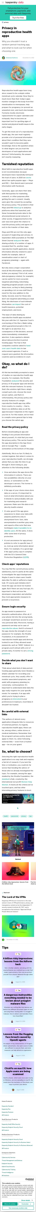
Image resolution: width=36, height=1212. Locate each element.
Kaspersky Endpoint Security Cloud (12, 1127)
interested (17, 699)
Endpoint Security (7, 1163)
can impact (16, 304)
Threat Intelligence (7, 1172)
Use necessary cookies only (18, 1208)
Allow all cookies (9, 1204)
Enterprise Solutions (8, 1153)
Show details (25, 1200)
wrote (28, 178)
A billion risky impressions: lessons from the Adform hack (18, 961)
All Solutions (5, 1175)
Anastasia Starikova (12, 57)
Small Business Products (10, 1119)
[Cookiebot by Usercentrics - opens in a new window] (25, 1179)
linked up (17, 208)
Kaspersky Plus (6, 1109)
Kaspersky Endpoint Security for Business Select (16, 1142)
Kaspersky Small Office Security (11, 1124)
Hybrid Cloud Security (8, 1166)
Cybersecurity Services (8, 1157)
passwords (14, 816)
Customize (25, 1204)
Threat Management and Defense (12, 1160)
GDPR (25, 557)
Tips (18, 954)
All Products (5, 1115)
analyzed (17, 240)
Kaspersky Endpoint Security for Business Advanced (17, 1145)
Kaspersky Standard (7, 1106)
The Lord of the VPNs (14, 897)
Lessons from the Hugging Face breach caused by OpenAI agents (18, 1037)
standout (5, 779)
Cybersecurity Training (8, 1169)
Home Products (7, 1101)
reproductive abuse (10, 628)
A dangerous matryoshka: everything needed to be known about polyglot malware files (18, 999)
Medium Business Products (11, 1134)
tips (30, 816)
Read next (7, 892)
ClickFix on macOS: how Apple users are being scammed (18, 1071)
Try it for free (18, 17)
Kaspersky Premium (7, 1112)
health (6, 816)
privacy (6, 22)
